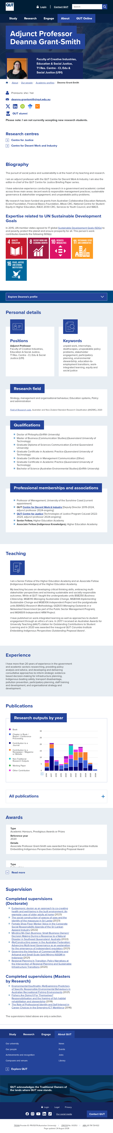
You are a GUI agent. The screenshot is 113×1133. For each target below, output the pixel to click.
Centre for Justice (22, 140)
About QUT (64, 1034)
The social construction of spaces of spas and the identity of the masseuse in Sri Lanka (39, 919)
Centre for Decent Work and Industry (34, 146)
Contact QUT (97, 1114)
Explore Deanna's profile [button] (23, 297)
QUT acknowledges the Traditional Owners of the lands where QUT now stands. (38, 1088)
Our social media (64, 1114)
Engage (46, 1034)
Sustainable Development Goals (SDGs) (80, 228)
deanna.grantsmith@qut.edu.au (30, 99)
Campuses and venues (17, 1060)
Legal (56, 1107)
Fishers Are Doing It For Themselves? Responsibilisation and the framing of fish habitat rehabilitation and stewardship (39, 998)
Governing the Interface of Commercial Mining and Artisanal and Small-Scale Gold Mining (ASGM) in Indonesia (40, 954)
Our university (12, 1043)
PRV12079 (34, 1125)
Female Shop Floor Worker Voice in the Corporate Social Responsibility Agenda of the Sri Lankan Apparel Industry (40, 927)
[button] (18, 872)
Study (12, 1034)
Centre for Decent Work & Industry (42, 507)
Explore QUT (19, 1069)
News (61, 1043)
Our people (11, 1049)
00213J (74, 1125)
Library (62, 1060)
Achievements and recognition (20, 1054)
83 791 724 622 (93, 1125)
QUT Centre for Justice (30, 514)
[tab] (56, 796)
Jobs (61, 1054)
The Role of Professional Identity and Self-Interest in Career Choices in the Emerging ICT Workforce (40, 1006)
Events (62, 1049)
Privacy (68, 1107)
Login (43, 6)
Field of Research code (20, 410)
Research (28, 1034)
